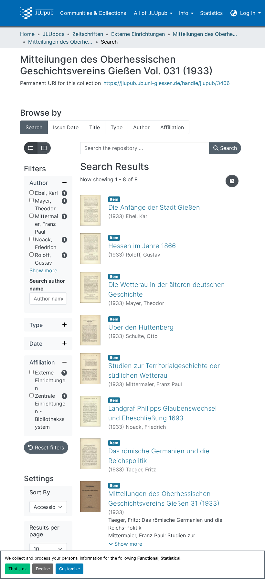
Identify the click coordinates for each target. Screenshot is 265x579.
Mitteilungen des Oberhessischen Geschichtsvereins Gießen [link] (205, 34)
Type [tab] (116, 127)
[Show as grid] (44, 148)
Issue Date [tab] (66, 127)
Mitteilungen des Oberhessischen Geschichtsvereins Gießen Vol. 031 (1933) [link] (60, 41)
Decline (43, 568)
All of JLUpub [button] (150, 13)
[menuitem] (152, 13)
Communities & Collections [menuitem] (93, 13)
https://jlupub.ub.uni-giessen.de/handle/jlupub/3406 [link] (166, 83)
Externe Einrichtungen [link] (138, 34)
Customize (69, 568)
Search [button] (227, 148)
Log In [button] (248, 13)
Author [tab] (141, 127)
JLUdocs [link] (53, 34)
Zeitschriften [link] (87, 34)
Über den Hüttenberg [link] (141, 327)
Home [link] (27, 34)
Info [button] (183, 13)
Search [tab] (34, 127)
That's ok (17, 568)
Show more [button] (43, 270)
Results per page (44, 531)
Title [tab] (94, 127)
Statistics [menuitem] (211, 13)
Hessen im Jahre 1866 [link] (142, 246)
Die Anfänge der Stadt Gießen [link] (154, 207)
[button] (37, 12)
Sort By (39, 492)
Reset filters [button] (48, 447)
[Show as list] (30, 148)
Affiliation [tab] (172, 127)
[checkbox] (31, 192)
